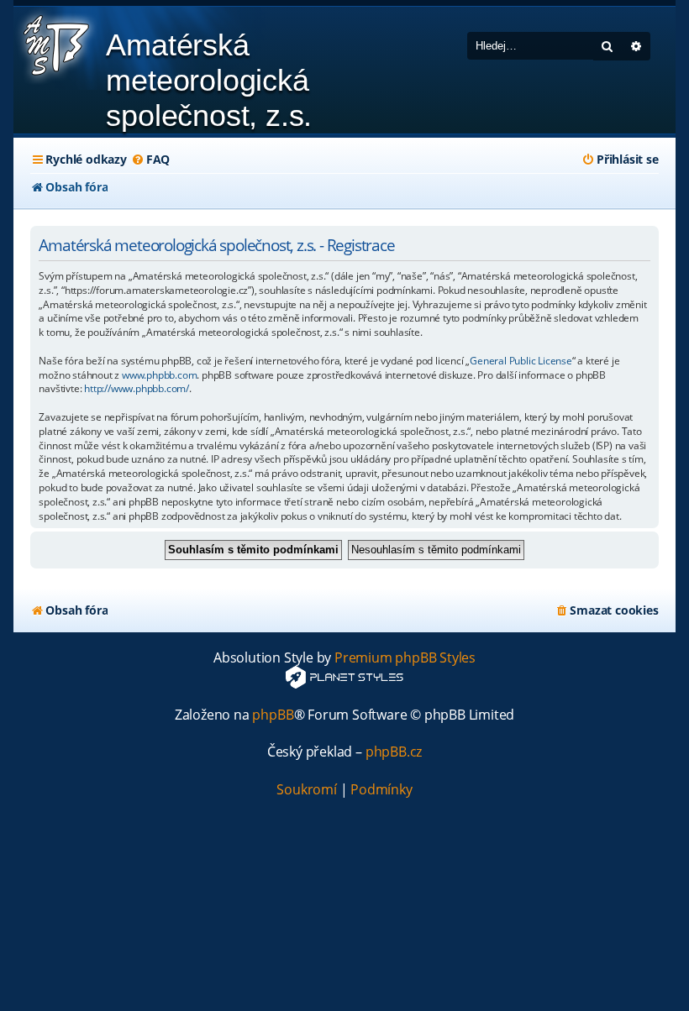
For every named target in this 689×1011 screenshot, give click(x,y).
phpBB (272, 715)
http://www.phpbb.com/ (136, 388)
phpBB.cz (394, 752)
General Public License (521, 361)
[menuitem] (150, 159)
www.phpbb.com (159, 375)
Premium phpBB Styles (405, 658)
